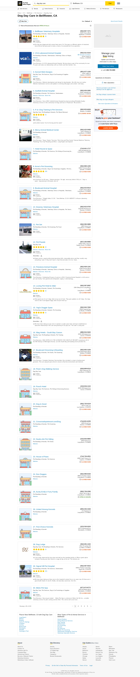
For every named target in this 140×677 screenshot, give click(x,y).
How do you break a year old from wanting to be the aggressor (106, 88)
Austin (84, 648)
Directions (41, 95)
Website (35, 38)
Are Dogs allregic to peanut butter (106, 94)
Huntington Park (24, 631)
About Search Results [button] (116, 21)
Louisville (98, 658)
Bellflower (29, 13)
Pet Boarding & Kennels (40, 34)
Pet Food (58, 227)
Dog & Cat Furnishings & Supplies (59, 590)
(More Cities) (94, 643)
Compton (21, 623)
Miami (110, 646)
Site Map (52, 652)
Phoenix (111, 658)
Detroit (97, 646)
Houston (98, 648)
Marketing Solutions (23, 658)
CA (24, 13)
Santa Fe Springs (24, 622)
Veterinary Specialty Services (66, 633)
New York (111, 650)
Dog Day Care (37, 74)
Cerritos (21, 625)
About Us (20, 646)
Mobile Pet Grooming (64, 630)
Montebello (22, 628)
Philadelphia (112, 656)
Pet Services (38, 13)
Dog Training (61, 622)
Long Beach (22, 617)
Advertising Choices (23, 654)
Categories (53, 654)
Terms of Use (83, 665)
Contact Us (21, 648)
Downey (21, 620)
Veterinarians (51, 55)
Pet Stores (51, 352)
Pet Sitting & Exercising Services (65, 151)
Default (87, 21)
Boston (85, 652)
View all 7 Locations (85, 55)
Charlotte (85, 654)
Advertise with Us (23, 650)
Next (90, 606)
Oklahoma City (113, 652)
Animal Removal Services (65, 620)
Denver (85, 660)
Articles (52, 646)
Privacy (48, 665)
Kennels (67, 34)
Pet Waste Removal (62, 112)
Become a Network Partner (25, 656)
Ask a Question (109, 82)
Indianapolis (99, 650)
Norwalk (21, 629)
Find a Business (54, 648)
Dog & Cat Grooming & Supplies (59, 74)
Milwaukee (112, 648)
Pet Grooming (70, 169)
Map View (24, 21)
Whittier (21, 619)
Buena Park (22, 626)
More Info (47, 95)
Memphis (98, 660)
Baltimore (85, 650)
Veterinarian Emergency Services (67, 631)
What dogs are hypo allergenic (105, 99)
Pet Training (59, 335)
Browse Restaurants (56, 656)
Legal (90, 665)
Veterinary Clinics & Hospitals (56, 34)
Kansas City (99, 652)
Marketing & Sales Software (26, 660)
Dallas (84, 658)
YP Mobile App (54, 650)
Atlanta (85, 646)
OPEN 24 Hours (44, 25)
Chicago (85, 656)
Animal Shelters (62, 619)
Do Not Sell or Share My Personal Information (65, 665)
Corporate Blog (22, 652)
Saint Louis (112, 660)
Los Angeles (99, 656)
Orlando (111, 654)
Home (19, 13)
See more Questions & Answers (108, 103)
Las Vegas (99, 654)
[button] (118, 3)
